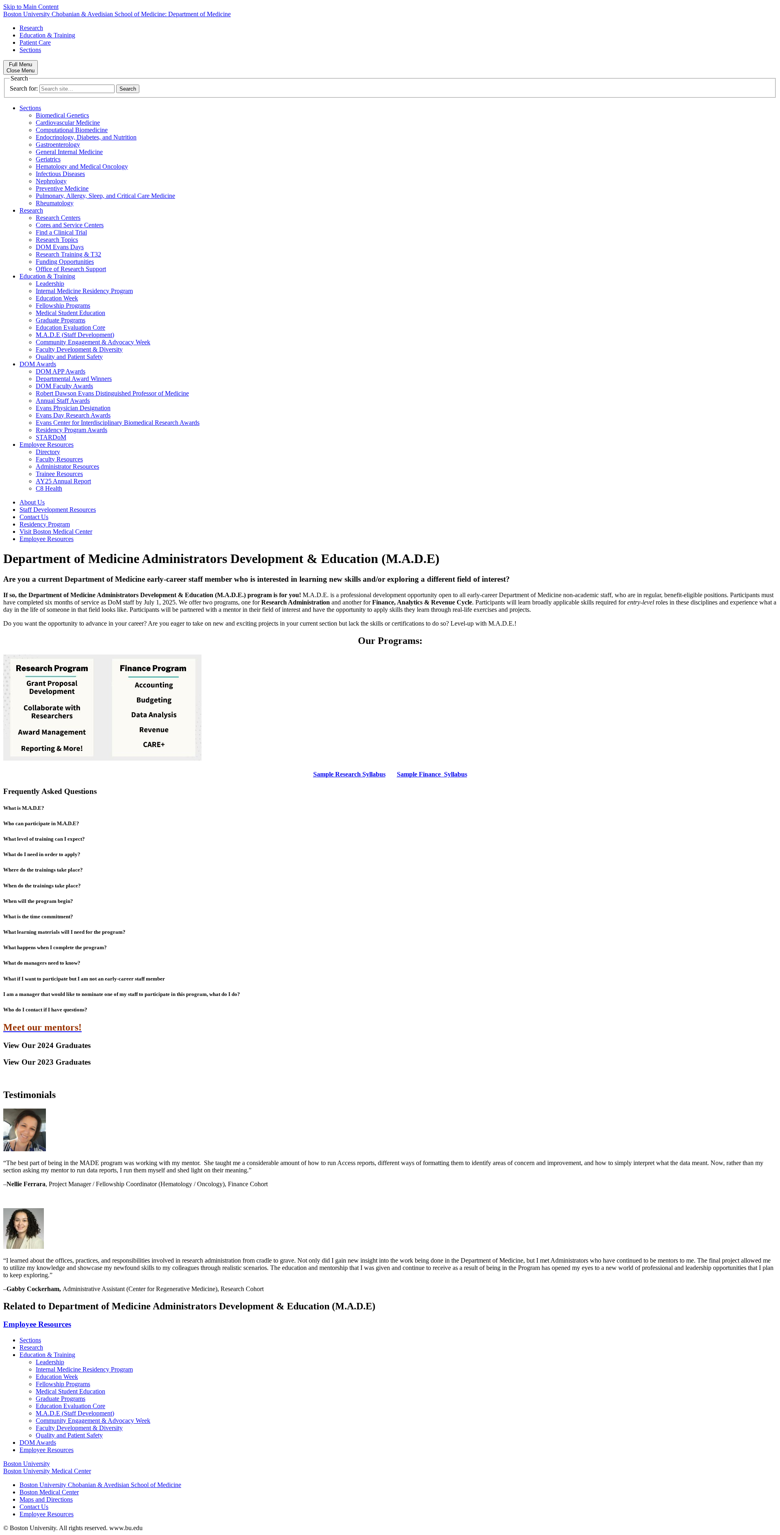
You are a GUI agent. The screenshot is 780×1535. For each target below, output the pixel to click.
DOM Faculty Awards (64, 386)
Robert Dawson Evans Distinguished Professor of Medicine (112, 393)
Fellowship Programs (63, 305)
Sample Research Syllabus (349, 774)
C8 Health (49, 488)
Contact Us (34, 516)
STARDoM (51, 437)
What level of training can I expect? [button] (44, 839)
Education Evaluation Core (70, 327)
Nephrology (51, 181)
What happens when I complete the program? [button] (55, 947)
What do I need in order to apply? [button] (41, 854)
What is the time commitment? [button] (38, 916)
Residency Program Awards (71, 429)
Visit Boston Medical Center (56, 531)
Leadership (50, 283)
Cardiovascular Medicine (68, 122)
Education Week (57, 298)
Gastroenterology (58, 144)
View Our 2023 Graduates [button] (47, 1062)
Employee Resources (47, 444)
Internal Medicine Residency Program (84, 290)
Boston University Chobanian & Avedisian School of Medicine (100, 1484)
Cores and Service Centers (70, 225)
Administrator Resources (67, 466)
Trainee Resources (59, 473)
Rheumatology (55, 203)
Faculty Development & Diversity (79, 349)
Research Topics (57, 239)
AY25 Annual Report (63, 481)
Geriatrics (48, 159)
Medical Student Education (70, 312)
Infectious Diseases (60, 173)
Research (31, 27)
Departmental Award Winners (74, 378)
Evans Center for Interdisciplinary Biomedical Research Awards (117, 422)
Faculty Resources (59, 459)
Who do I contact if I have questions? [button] (45, 1010)
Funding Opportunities (65, 261)
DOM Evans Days (60, 247)
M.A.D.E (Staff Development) (75, 334)
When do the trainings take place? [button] (42, 886)
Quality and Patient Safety (69, 356)
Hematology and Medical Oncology (82, 166)
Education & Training (47, 35)
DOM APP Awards (60, 371)
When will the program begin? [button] (38, 901)
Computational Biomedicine (72, 129)
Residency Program (45, 524)
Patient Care (35, 42)
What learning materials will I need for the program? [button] (64, 932)
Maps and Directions (46, 1499)
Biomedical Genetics (62, 115)
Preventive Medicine (62, 188)
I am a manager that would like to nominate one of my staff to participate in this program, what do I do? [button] (121, 994)
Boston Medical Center (49, 1492)
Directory (48, 451)
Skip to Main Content (30, 6)
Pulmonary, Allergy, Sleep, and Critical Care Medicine (105, 195)
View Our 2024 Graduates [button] (47, 1045)
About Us (32, 502)
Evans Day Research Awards (73, 415)
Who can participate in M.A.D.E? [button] (41, 823)
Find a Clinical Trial (61, 232)
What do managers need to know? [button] (41, 963)
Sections (30, 49)
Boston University (26, 1463)
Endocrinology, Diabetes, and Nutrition (86, 137)
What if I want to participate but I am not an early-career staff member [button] (84, 979)
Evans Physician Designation (73, 407)
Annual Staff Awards (63, 400)
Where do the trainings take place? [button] (43, 870)
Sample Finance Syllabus (432, 774)
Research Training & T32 (68, 254)
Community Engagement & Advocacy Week (93, 342)
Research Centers (58, 217)
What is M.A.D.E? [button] (23, 808)
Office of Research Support (71, 268)
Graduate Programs (60, 320)
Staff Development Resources (58, 509)
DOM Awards (38, 364)
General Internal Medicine (69, 151)
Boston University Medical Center (47, 1471)
